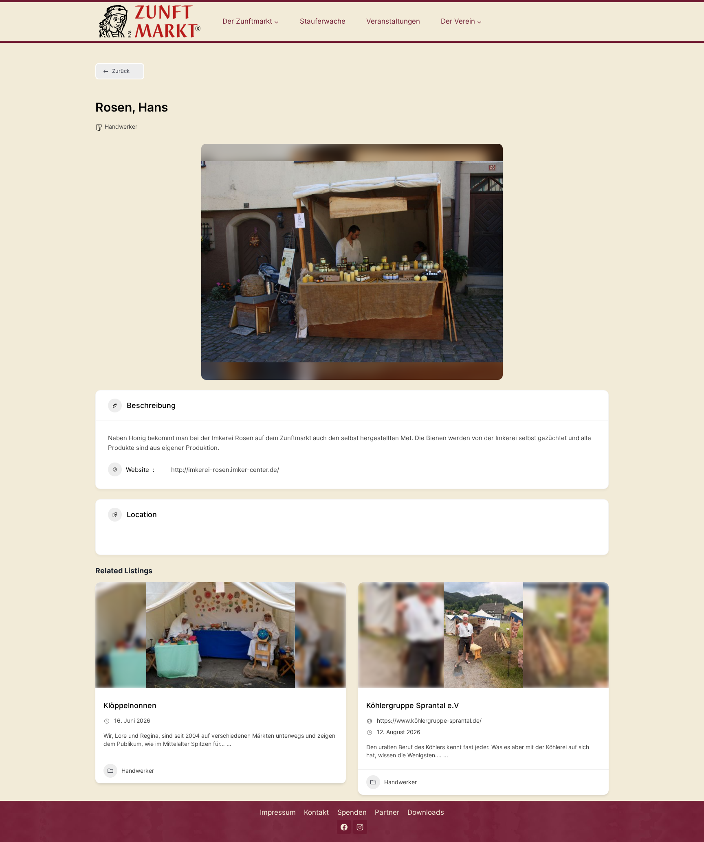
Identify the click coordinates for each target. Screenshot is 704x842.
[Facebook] (344, 827)
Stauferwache (322, 21)
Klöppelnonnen (129, 705)
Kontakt (316, 812)
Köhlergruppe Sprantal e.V (412, 705)
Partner (387, 812)
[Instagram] (360, 827)
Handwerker (121, 126)
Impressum (278, 812)
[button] (101, 692)
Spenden (352, 812)
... (228, 743)
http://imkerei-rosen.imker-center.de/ (225, 470)
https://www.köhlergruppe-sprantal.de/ (429, 720)
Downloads (425, 812)
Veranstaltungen (393, 21)
